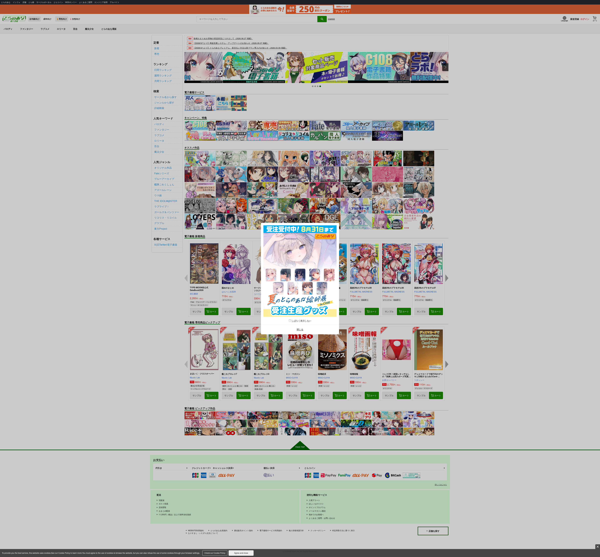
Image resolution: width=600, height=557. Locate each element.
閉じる (300, 329)
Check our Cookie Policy (214, 553)
